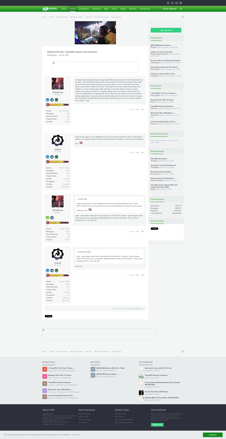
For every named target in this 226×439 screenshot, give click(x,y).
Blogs (106, 9)
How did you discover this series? (164, 67)
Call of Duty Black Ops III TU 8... (163, 122)
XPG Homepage (85, 414)
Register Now (157, 425)
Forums (73, 9)
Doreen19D (155, 69)
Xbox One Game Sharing (124, 419)
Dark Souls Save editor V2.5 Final (158, 368)
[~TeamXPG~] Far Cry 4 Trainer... (163, 93)
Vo (45, 390)
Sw (45, 383)
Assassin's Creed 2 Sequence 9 (163, 165)
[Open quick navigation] (183, 17)
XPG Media (83, 422)
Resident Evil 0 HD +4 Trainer (162, 100)
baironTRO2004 (157, 180)
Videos (114, 9)
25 (68, 119)
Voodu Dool (155, 115)
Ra (93, 369)
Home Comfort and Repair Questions (165, 60)
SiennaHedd (176, 213)
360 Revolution (120, 414)
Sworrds (154, 108)
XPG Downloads (85, 419)
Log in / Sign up (169, 9)
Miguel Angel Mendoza (159, 54)
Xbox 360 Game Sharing (124, 422)
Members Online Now (159, 134)
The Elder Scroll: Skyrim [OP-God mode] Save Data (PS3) (164, 186)
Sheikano (154, 161)
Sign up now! (166, 30)
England (66, 184)
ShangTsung (51, 55)
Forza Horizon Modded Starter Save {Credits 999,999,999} (162, 383)
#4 (142, 275)
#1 (142, 109)
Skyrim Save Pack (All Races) (162, 178)
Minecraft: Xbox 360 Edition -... (163, 113)
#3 (142, 231)
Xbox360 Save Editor (159, 159)
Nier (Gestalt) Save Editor (161, 172)
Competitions (84, 9)
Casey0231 (155, 76)
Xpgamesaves (47, 414)
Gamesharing (145, 9)
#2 (142, 152)
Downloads (96, 9)
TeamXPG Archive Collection (162, 106)
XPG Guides (119, 417)
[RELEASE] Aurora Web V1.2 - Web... (111, 368)
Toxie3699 (154, 167)
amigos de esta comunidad (161, 52)
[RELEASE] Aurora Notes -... (162, 45)
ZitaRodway (155, 63)
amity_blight (155, 95)
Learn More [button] (76, 435)
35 (68, 176)
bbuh (152, 102)
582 (67, 170)
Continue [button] (212, 435)
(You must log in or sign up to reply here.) (128, 308)
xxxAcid (57, 149)
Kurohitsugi (155, 174)
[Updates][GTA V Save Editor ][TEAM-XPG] (162, 398)
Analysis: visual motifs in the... (163, 74)
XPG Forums (83, 417)
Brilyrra (153, 189)
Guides (123, 9)
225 (67, 113)
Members (132, 9)
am (45, 369)
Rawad (153, 47)
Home (64, 9)
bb (45, 376)
